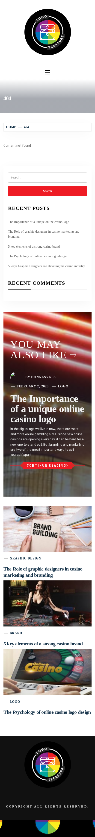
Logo (63, 386)
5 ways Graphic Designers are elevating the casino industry (46, 266)
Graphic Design (25, 558)
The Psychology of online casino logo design (37, 256)
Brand (16, 633)
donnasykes (43, 377)
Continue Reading (46, 465)
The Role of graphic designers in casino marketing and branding (43, 234)
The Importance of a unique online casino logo (38, 222)
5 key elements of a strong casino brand (34, 246)
